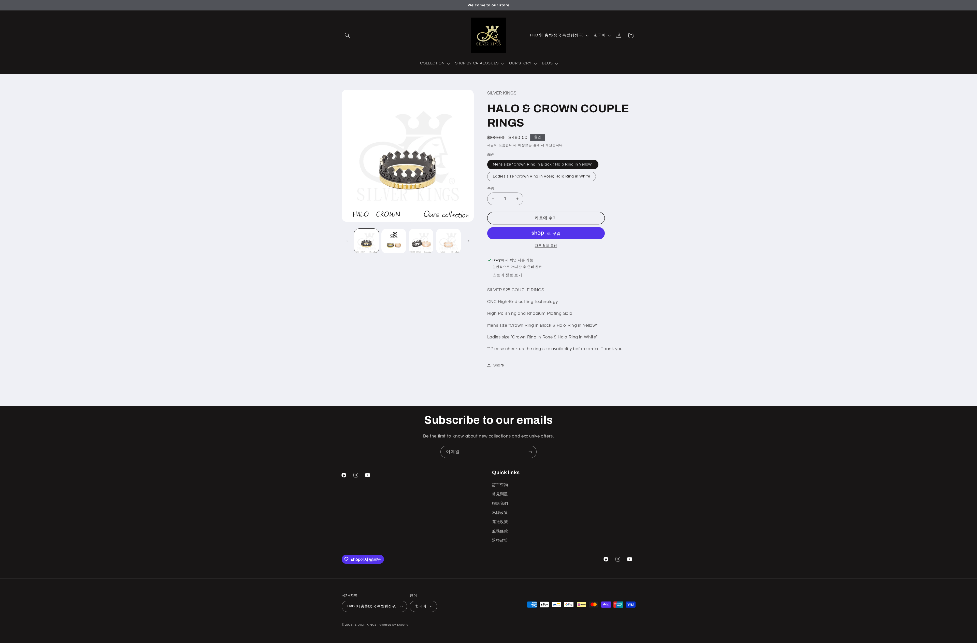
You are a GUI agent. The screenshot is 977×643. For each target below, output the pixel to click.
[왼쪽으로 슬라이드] (347, 241)
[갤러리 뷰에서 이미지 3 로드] (421, 241)
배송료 (523, 145)
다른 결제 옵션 (546, 245)
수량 (491, 188)
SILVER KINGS (366, 624)
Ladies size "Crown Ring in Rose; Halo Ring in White (542, 176)
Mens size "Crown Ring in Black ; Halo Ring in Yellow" (543, 164)
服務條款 (500, 531)
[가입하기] (530, 452)
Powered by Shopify (393, 624)
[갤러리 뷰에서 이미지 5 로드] (448, 241)
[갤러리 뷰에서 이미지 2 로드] (393, 241)
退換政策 (500, 540)
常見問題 (500, 494)
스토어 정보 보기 (507, 275)
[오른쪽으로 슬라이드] (468, 241)
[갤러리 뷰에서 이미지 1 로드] (366, 241)
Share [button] (498, 365)
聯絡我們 (500, 503)
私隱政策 (500, 513)
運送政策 (500, 522)
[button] (347, 35)
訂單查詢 (500, 485)
